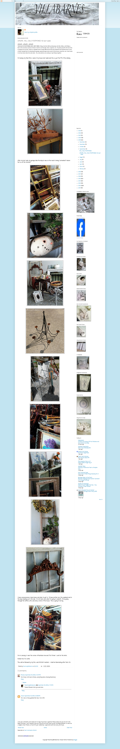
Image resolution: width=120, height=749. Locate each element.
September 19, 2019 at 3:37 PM (33, 675)
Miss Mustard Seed (83, 473)
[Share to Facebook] (48, 666)
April (81, 164)
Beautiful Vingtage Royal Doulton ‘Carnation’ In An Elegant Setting (89, 479)
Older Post (69, 728)
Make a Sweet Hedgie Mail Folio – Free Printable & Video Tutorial (87, 485)
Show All (100, 499)
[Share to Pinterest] (49, 666)
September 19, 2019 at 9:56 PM (32, 696)
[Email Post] (41, 666)
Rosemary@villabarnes (30, 685)
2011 (79, 188)
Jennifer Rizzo (81, 466)
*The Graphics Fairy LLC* (84, 461)
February (82, 169)
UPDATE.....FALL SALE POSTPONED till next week (90, 153)
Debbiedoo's (81, 440)
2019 (79, 140)
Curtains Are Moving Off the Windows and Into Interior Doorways (88, 442)
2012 (79, 186)
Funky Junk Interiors (83, 456)
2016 (79, 176)
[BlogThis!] (45, 666)
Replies (24, 682)
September (83, 149)
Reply (22, 679)
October (82, 147)
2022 (79, 133)
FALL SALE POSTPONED (85, 151)
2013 (79, 183)
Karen (22, 696)
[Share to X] (46, 666)
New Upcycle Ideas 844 (83, 458)
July (81, 160)
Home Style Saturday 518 (84, 448)
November (82, 144)
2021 (79, 135)
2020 (79, 138)
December (82, 142)
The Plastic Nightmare (83, 453)
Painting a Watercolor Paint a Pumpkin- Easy (88, 468)
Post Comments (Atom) (30, 730)
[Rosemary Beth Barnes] (81, 236)
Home (45, 728)
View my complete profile (30, 32)
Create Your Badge (80, 237)
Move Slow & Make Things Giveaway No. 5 (88, 474)
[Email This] (44, 666)
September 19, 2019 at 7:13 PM (45, 685)
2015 (79, 179)
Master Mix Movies (83, 451)
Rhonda (23, 675)
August (81, 157)
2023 (79, 131)
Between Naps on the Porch (85, 477)
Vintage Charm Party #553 (90, 491)
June (81, 162)
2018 (79, 172)
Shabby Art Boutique (83, 484)
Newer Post (21, 728)
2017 (79, 174)
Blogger (75, 740)
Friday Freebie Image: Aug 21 (85, 462)
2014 (79, 181)
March (81, 166)
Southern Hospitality (83, 447)
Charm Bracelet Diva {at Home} (86, 490)
